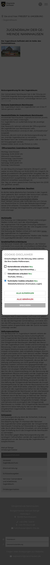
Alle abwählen (25, 299)
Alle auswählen (25, 293)
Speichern (25, 305)
